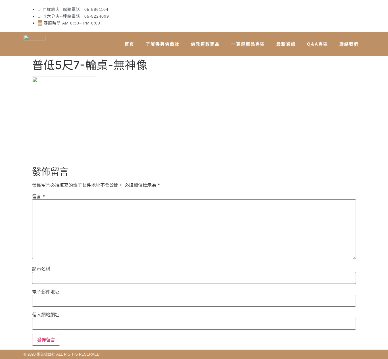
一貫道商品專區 (248, 44)
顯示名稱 (41, 268)
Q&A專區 (317, 44)
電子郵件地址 (45, 292)
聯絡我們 (349, 44)
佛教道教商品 (205, 44)
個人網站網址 (45, 314)
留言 (38, 196)
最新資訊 (286, 44)
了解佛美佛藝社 (163, 44)
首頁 (129, 44)
